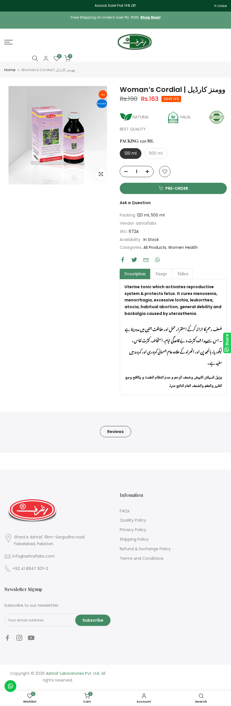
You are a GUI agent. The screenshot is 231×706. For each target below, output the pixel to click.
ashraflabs (146, 223)
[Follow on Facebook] (7, 638)
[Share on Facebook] (123, 260)
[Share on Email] (146, 260)
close (12, 6)
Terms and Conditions (141, 558)
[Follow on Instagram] (19, 638)
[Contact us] (10, 686)
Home (9, 70)
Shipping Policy (134, 539)
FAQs (125, 511)
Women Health (183, 247)
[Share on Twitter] (134, 260)
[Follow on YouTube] (31, 638)
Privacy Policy (133, 530)
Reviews (115, 431)
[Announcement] (115, 5)
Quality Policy (133, 520)
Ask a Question (135, 203)
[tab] (134, 274)
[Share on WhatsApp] (158, 260)
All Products (154, 247)
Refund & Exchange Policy (145, 549)
